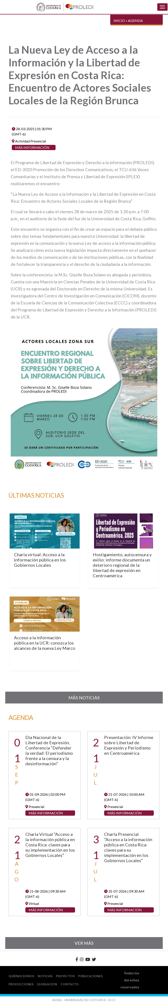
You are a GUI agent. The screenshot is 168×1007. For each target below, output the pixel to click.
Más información (32, 147)
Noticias (45, 976)
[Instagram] (82, 959)
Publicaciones (90, 976)
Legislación (47, 984)
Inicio (119, 20)
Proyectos (65, 976)
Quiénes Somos (21, 976)
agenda (135, 20)
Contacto (70, 984)
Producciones (21, 984)
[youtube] (87, 959)
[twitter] (94, 959)
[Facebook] (76, 959)
